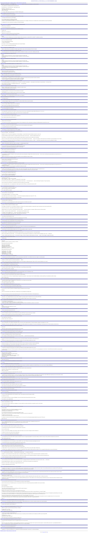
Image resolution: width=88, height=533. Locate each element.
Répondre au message (13, 2)
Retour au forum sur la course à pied (21, 2)
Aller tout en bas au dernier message (5, 2)
